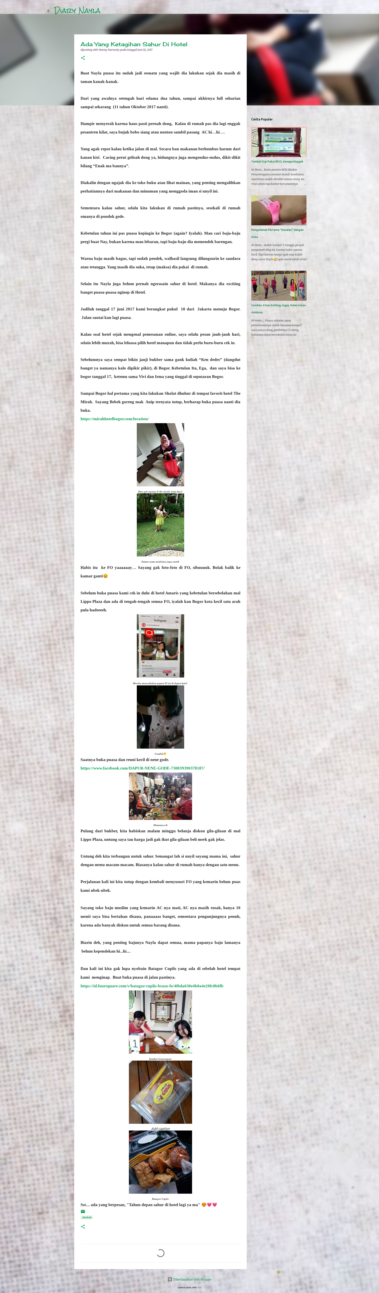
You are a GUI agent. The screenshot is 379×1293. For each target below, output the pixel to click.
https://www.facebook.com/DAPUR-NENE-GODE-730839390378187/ (143, 768)
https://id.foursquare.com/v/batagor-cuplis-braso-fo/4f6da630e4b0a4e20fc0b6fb (152, 986)
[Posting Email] (83, 1213)
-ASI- (199, 1287)
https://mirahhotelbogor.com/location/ (115, 418)
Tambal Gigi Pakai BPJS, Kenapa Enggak (277, 161)
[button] (83, 58)
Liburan (87, 1217)
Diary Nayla (77, 10)
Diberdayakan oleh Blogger (192, 1279)
